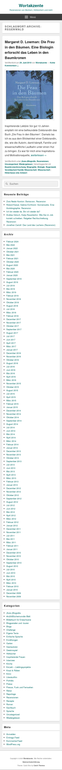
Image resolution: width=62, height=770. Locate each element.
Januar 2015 (12, 407)
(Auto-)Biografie (28, 161)
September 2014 (13, 420)
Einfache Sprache (14, 636)
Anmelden (11, 734)
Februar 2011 (12, 545)
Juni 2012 (10, 508)
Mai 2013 (10, 471)
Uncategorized (11, 164)
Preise (9, 683)
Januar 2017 (12, 349)
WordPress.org (13, 744)
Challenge (10, 629)
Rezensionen (42, 161)
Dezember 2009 (13, 593)
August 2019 (12, 282)
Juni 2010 (10, 572)
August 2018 (12, 305)
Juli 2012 (10, 505)
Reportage (11, 694)
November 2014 (13, 413)
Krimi (8, 673)
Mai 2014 (10, 434)
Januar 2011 (12, 549)
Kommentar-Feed (14, 740)
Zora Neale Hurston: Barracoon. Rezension (26, 201)
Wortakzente (31, 5)
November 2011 (13, 532)
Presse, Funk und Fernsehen (19, 687)
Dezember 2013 (13, 451)
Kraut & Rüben (13, 670)
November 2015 (13, 383)
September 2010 (13, 562)
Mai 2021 (10, 255)
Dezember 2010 (13, 552)
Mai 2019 (10, 288)
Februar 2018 (12, 315)
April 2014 (11, 437)
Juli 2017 (10, 336)
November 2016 (13, 356)
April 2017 (11, 342)
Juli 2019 (10, 285)
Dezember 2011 (13, 528)
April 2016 (11, 376)
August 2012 (12, 501)
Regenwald (51, 166)
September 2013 (13, 461)
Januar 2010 (12, 589)
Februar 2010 (12, 586)
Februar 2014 (12, 444)
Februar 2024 (12, 241)
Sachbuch (11, 707)
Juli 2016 (10, 366)
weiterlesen (38, 155)
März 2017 (11, 346)
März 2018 (11, 312)
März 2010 (11, 582)
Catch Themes (39, 765)
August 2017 (12, 332)
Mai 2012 (10, 511)
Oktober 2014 (12, 417)
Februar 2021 (12, 258)
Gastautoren (12, 646)
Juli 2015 (10, 393)
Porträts (10, 680)
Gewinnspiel (11, 650)
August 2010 (12, 566)
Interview (10, 660)
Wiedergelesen (25, 164)
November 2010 (13, 555)
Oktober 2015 (12, 386)
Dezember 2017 (13, 319)
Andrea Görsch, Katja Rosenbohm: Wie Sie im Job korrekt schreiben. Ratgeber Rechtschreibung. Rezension (29, 218)
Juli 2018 (10, 309)
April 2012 (11, 515)
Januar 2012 (12, 525)
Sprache (10, 711)
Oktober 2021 (12, 251)
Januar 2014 (12, 447)
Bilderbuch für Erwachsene (18, 619)
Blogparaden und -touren (17, 623)
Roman (9, 704)
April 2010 (11, 579)
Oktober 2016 (12, 359)
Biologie (41, 166)
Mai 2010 (10, 576)
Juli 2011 (10, 535)
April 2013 (11, 474)
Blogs (9, 626)
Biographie (32, 166)
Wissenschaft (44, 169)
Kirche (9, 663)
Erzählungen (12, 639)
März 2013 (11, 478)
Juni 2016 (10, 369)
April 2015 (11, 397)
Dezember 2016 (13, 353)
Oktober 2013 (12, 457)
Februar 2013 (12, 481)
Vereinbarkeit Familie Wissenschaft (21, 169)
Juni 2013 (10, 468)
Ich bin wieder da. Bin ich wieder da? (23, 211)
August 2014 (12, 424)
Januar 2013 (12, 484)
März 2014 (11, 441)
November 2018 (13, 298)
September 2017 (13, 329)
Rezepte (10, 700)
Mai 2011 (10, 538)
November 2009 (13, 596)
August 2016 (12, 363)
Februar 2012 (12, 522)
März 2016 (11, 380)
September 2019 (13, 278)
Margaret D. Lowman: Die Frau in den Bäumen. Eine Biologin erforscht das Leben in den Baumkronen (30, 49)
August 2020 (12, 265)
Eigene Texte (12, 633)
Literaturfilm (11, 677)
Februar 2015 (12, 403)
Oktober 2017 (12, 325)
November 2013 (13, 454)
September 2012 (13, 498)
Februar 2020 (12, 271)
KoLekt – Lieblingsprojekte (18, 667)
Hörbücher (11, 653)
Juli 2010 (10, 569)
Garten (9, 643)
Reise (9, 690)
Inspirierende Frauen (15, 656)
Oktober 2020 (12, 261)
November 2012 (13, 491)
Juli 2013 (10, 464)
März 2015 (11, 400)
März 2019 (11, 292)
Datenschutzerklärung (31, 762)
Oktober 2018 (12, 302)
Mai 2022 (10, 244)
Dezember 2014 (13, 410)
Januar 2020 (12, 275)
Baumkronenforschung (15, 166)
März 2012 (11, 518)
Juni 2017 (10, 339)
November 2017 (13, 322)
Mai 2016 (10, 373)
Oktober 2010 (12, 559)
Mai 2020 (10, 268)
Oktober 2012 (12, 495)
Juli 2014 (10, 427)
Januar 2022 (12, 248)
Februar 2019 (12, 295)
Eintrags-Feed (12, 737)
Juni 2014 (10, 430)
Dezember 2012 (13, 488)
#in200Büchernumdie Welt (18, 616)
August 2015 (12, 390)
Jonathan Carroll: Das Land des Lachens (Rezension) (30, 224)
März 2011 (11, 542)
